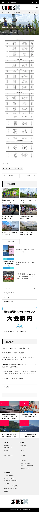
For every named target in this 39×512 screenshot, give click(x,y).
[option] (19, 321)
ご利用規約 (6, 483)
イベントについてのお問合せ (11, 486)
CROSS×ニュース (24, 445)
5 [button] (22, 327)
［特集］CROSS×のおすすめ (26, 465)
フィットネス (7, 453)
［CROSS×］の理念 (9, 475)
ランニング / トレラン (9, 445)
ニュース (6, 297)
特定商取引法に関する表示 (10, 480)
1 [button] (16, 327)
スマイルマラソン (12, 32)
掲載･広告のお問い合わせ (10, 488)
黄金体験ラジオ (8, 302)
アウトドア (22, 458)
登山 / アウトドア (8, 450)
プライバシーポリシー (9, 478)
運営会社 (6, 491)
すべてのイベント (9, 288)
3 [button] (19, 327)
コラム (21, 453)
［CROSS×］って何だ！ (25, 468)
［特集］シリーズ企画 (25, 463)
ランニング (22, 455)
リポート (22, 450)
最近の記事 (11, 242)
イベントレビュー (24, 447)
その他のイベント (8, 455)
